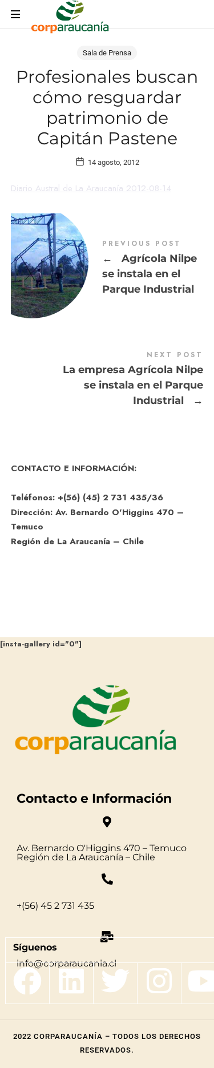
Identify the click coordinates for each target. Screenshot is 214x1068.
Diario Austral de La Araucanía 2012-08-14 (91, 188)
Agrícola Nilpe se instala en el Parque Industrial (107, 269)
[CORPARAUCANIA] (70, 18)
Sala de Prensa (107, 52)
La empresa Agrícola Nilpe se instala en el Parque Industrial (107, 380)
